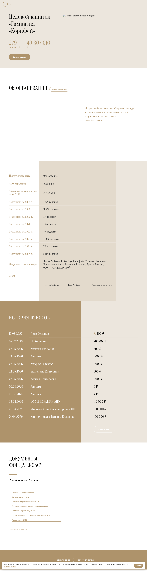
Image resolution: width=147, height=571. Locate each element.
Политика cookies (10, 566)
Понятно (138, 566)
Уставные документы (20, 497)
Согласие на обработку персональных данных (30, 506)
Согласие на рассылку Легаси (24, 511)
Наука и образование (59, 89)
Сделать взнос (19, 57)
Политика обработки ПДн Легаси (25, 502)
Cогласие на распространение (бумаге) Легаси (31, 515)
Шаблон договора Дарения (23, 492)
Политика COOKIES (19, 520)
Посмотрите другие (85, 560)
